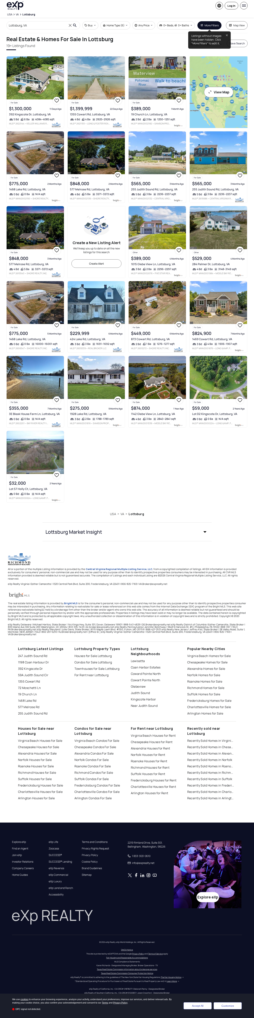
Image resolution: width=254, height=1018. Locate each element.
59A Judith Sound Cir (33, 675)
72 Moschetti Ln (29, 688)
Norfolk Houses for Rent (148, 755)
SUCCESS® (55, 855)
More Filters (212, 25)
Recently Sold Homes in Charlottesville (210, 792)
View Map (221, 92)
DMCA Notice (127, 949)
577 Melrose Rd (28, 707)
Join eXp (17, 855)
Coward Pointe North (146, 674)
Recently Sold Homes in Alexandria (210, 753)
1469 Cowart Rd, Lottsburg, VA (212, 339)
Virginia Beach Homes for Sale (209, 656)
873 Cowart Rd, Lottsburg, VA (150, 339)
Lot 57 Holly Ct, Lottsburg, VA (28, 489)
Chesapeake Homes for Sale (207, 662)
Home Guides (20, 874)
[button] (127, 532)
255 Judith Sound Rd (33, 713)
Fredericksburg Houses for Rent (154, 780)
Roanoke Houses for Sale (36, 766)
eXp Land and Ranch (61, 888)
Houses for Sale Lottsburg (93, 656)
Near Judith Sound (144, 706)
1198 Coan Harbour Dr (33, 662)
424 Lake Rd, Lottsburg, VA (87, 339)
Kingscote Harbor (143, 699)
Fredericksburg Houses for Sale (40, 785)
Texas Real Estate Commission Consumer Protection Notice (127, 973)
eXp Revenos (56, 868)
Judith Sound (140, 693)
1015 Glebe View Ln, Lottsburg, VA (153, 264)
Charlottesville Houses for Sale (40, 792)
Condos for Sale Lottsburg (93, 662)
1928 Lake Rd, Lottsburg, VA (88, 414)
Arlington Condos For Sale (93, 798)
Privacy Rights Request (95, 848)
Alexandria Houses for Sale (37, 753)
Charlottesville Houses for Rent (153, 787)
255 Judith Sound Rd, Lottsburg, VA (154, 189)
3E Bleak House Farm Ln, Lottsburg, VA (34, 414)
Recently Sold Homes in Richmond (210, 773)
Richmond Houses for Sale (37, 773)
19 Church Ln (27, 694)
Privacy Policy (90, 855)
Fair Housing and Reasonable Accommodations (127, 957)
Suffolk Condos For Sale (91, 779)
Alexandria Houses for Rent (150, 748)
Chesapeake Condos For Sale (95, 747)
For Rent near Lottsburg (91, 675)
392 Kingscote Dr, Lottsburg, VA (30, 114)
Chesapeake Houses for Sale (38, 747)
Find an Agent (20, 848)
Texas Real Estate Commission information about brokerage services (127, 969)
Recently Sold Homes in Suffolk (209, 779)
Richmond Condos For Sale (93, 773)
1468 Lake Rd (27, 701)
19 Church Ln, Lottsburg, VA (149, 114)
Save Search (237, 43)
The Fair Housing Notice (171, 977)
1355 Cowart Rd (29, 681)
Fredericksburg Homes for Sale (209, 701)
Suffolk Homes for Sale (203, 694)
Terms (105, 1002)
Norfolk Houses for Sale (35, 760)
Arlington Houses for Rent (149, 793)
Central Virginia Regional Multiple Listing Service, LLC (119, 569)
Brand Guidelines (92, 868)
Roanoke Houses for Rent (149, 761)
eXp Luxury (55, 881)
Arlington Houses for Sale (36, 798)
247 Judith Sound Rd (32, 656)
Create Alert (96, 263)
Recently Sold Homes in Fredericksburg (210, 785)
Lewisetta (138, 661)
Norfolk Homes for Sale (203, 675)
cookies (24, 999)
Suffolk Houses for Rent (148, 774)
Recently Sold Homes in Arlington (210, 798)
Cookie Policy (90, 861)
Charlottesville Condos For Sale (97, 792)
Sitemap (87, 874)
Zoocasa (54, 848)
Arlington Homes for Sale (205, 713)
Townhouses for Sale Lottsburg (97, 669)
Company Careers (23, 868)
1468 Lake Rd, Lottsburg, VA (27, 189)
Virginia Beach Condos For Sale (96, 741)
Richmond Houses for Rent (150, 767)
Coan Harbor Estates (146, 667)
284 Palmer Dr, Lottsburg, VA (211, 264)
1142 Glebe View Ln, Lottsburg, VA (153, 414)
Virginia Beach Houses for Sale (40, 741)
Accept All (197, 1005)
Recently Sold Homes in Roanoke (210, 766)
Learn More (172, 981)
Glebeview (138, 686)
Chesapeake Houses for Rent (152, 742)
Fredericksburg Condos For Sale (97, 785)
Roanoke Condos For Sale (92, 766)
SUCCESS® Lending (60, 861)
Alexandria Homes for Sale (206, 669)
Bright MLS (71, 603)
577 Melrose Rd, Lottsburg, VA (89, 189)
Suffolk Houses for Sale (35, 779)
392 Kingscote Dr (30, 669)
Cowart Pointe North (145, 680)
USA (113, 514)
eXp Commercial (58, 874)
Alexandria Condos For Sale (94, 753)
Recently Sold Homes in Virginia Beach (210, 741)
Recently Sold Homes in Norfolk (209, 760)
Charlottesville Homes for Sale (209, 707)
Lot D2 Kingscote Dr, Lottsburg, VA (214, 414)
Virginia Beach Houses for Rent (153, 735)
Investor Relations (22, 861)
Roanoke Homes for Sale (204, 681)
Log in (231, 6)
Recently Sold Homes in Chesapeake (210, 747)
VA (122, 514)
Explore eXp (19, 842)
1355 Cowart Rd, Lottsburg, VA (90, 114)
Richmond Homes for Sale (205, 688)
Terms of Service (155, 953)
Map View (239, 25)
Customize (227, 1005)
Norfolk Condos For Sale (91, 760)
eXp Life (53, 842)
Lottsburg (136, 514)
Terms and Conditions (95, 842)
